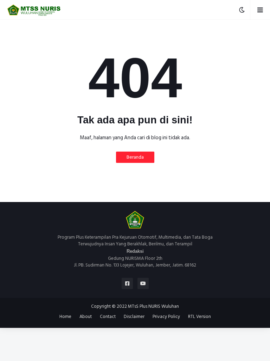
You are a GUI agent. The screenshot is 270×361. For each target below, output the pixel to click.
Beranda (135, 157)
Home (65, 316)
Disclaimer (134, 316)
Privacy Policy (166, 316)
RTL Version (199, 316)
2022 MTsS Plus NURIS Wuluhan (148, 306)
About (85, 316)
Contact (108, 316)
